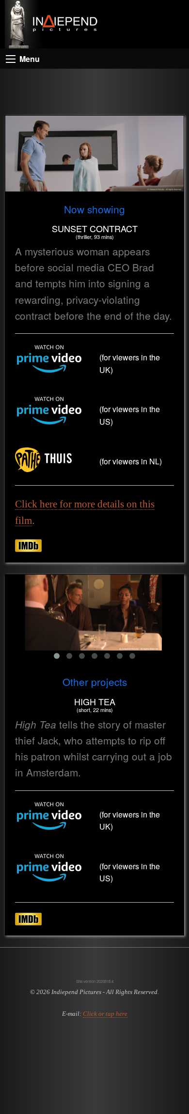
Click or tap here (105, 1013)
